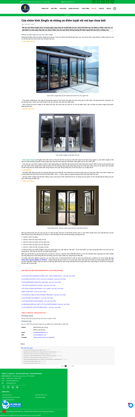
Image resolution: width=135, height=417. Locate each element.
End (73, 366)
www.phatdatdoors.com (39, 335)
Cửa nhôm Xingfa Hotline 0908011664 (32, 363)
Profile (101, 8)
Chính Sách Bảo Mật (40, 397)
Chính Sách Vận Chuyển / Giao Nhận (11, 397)
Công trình (85, 8)
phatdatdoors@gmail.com (40, 332)
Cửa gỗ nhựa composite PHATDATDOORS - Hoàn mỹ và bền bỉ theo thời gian (40, 355)
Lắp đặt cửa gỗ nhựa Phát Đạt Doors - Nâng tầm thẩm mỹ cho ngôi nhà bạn (40, 352)
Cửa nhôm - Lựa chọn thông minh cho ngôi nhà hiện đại (35, 357)
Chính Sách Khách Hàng (8, 399)
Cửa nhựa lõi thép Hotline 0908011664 (32, 361)
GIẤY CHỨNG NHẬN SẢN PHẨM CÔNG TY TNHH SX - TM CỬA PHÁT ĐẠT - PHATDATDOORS (42, 359)
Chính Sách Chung (6, 395)
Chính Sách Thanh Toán (41, 395)
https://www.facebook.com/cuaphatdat (44, 337)
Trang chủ (44, 8)
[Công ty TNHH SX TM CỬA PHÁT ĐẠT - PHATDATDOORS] (94, 3)
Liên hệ (108, 8)
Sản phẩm (63, 8)
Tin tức (94, 8)
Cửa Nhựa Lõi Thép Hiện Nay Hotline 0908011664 (34, 350)
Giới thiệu (54, 8)
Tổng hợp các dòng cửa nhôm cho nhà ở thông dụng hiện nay (37, 353)
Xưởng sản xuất (74, 8)
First (62, 366)
